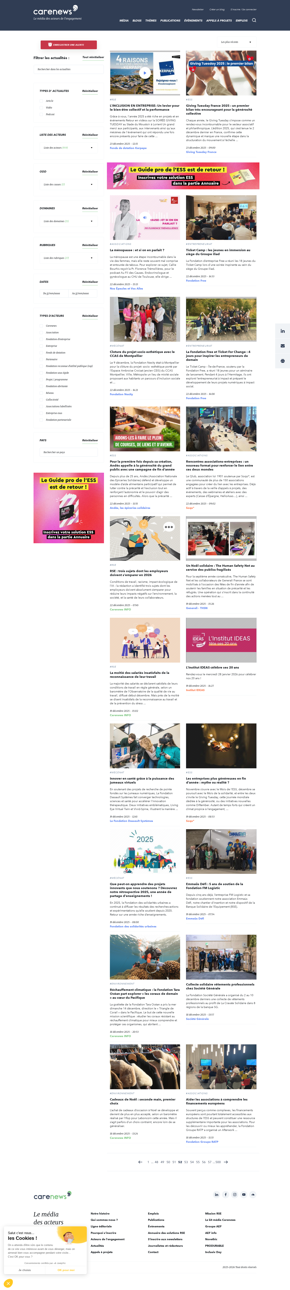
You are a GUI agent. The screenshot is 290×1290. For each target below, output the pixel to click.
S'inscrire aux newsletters (165, 1239)
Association (52, 332)
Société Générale (197, 1018)
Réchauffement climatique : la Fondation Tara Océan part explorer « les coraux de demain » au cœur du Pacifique (145, 994)
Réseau (50, 392)
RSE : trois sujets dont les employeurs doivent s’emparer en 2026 (139, 573)
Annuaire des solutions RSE (166, 1232)
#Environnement (122, 984)
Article (49, 100)
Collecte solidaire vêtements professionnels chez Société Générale (220, 986)
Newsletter (198, 9)
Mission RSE (213, 1213)
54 (192, 1162)
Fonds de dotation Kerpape (128, 148)
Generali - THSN (197, 608)
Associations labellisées (59, 406)
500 (218, 1162)
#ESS (189, 99)
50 (168, 1162)
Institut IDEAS (195, 690)
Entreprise (51, 345)
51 (174, 1162)
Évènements (193, 20)
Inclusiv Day (213, 1252)
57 (209, 1162)
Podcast (50, 114)
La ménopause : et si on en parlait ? (137, 250)
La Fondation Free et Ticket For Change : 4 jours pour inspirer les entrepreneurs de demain (218, 356)
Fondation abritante (57, 386)
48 (156, 1162)
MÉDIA (124, 20)
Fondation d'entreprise (58, 339)
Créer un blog (217, 9)
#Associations (121, 244)
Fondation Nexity (121, 394)
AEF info (211, 1232)
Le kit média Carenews (220, 1219)
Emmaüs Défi (195, 918)
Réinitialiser (90, 208)
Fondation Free (196, 280)
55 (198, 1162)
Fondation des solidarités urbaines (133, 926)
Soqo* (190, 507)
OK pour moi (66, 1270)
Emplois (242, 20)
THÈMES (150, 20)
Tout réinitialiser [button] (93, 57)
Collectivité (52, 399)
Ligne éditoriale (101, 1226)
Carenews (51, 325)
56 (204, 1162)
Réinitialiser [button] (90, 90)
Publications (170, 20)
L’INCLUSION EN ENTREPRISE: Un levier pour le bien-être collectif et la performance (144, 107)
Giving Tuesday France (201, 152)
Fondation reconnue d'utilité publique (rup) (69, 366)
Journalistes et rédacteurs (165, 1245)
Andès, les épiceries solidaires (130, 507)
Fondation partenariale (58, 419)
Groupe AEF (213, 1226)
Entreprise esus (54, 413)
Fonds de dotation (55, 352)
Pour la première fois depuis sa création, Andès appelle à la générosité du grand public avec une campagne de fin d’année (142, 465)
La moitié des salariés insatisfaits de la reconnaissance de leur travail (139, 675)
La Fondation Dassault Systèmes (131, 820)
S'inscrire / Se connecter (243, 9)
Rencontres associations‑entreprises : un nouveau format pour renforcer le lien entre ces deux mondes (219, 465)
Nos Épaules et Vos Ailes (126, 288)
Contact (153, 1252)
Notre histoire (100, 1213)
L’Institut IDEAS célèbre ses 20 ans (212, 667)
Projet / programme (57, 379)
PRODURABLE (214, 1245)
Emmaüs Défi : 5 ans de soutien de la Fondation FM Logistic (214, 886)
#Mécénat (117, 346)
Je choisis (25, 1270)
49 (162, 1162)
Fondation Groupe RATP (202, 1141)
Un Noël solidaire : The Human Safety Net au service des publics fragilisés (220, 567)
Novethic (211, 1239)
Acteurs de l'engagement (107, 1239)
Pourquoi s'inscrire (103, 1232)
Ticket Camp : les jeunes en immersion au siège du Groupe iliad (218, 252)
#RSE (113, 99)
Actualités (97, 1245)
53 (186, 1162)
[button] (8, 1283)
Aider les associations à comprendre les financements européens (217, 1101)
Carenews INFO (120, 609)
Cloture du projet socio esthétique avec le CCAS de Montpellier (142, 354)
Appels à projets (219, 20)
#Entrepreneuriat (199, 244)
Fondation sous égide (57, 372)
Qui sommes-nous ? (104, 1219)
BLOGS (137, 20)
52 (180, 1162)
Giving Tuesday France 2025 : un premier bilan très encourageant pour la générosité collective (219, 109)
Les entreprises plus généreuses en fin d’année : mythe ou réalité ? (216, 780)
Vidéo (49, 107)
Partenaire (51, 359)
